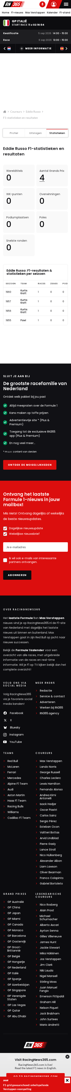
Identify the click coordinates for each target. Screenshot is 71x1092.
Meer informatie (38, 48)
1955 (8, 320)
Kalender (52, 12)
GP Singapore (16, 990)
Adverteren (47, 702)
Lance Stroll (48, 849)
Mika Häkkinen (49, 953)
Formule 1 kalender (30, 650)
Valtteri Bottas (49, 832)
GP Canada (15, 924)
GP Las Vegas (16, 1005)
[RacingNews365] (14, 4)
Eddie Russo (33, 111)
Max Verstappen (35, 12)
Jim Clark (46, 965)
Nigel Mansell (48, 976)
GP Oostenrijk (16, 941)
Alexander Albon (51, 861)
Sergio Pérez (48, 821)
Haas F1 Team (16, 800)
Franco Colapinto (52, 878)
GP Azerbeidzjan (18, 984)
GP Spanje (14, 979)
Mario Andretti (49, 1025)
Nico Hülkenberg (51, 855)
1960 (8, 292)
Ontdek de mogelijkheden (30, 465)
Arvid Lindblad (49, 838)
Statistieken (57, 133)
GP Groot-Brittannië (14, 949)
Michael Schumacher (49, 917)
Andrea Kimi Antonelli (48, 797)
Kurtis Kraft (24, 292)
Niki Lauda (46, 970)
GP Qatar (13, 1010)
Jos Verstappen (50, 959)
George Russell (50, 772)
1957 (8, 301)
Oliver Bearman (50, 872)
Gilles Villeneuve (51, 936)
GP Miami (13, 919)
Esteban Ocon (49, 826)
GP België (13, 956)
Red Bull (12, 761)
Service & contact (52, 696)
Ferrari (11, 772)
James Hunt (48, 942)
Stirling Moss (48, 982)
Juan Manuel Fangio (48, 989)
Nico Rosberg (49, 904)
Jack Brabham (50, 1013)
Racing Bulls (15, 806)
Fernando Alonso (51, 789)
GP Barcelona (16, 936)
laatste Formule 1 (22, 618)
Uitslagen (35, 133)
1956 (8, 310)
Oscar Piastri (48, 810)
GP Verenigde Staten (16, 997)
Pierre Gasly (48, 844)
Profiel (14, 133)
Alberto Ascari (49, 925)
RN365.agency (49, 713)
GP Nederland (16, 967)
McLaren (13, 767)
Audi (10, 789)
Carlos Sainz (48, 815)
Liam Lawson (48, 866)
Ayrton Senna (49, 930)
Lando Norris (48, 767)
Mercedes (14, 778)
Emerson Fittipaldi (52, 996)
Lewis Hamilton (50, 783)
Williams (13, 812)
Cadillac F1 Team (19, 818)
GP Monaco (15, 930)
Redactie (46, 690)
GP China (13, 907)
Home (5, 12)
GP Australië (15, 902)
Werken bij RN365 (51, 707)
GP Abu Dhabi (16, 1016)
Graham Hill (48, 1002)
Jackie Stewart (50, 947)
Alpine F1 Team (17, 783)
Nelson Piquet (49, 1008)
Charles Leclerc (50, 778)
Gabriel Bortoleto (51, 883)
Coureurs (16, 111)
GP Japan (14, 913)
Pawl (23, 320)
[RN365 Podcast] (42, 4)
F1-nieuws (17, 12)
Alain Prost (47, 910)
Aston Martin (16, 795)
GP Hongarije (16, 962)
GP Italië (13, 973)
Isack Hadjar (48, 804)
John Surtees (49, 1019)
